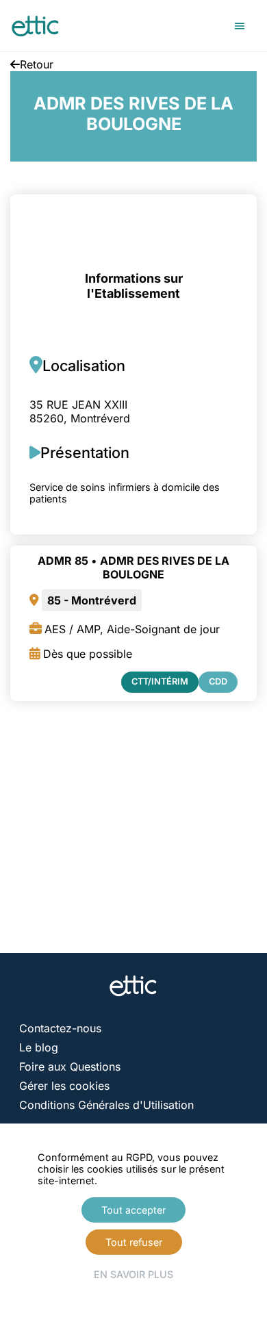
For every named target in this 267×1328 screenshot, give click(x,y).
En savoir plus (133, 1274)
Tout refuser (133, 1242)
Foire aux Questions (69, 1066)
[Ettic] (35, 26)
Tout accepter (133, 1210)
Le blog (38, 1047)
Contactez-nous (60, 1028)
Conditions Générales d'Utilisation (106, 1105)
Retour (36, 64)
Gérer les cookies (64, 1086)
